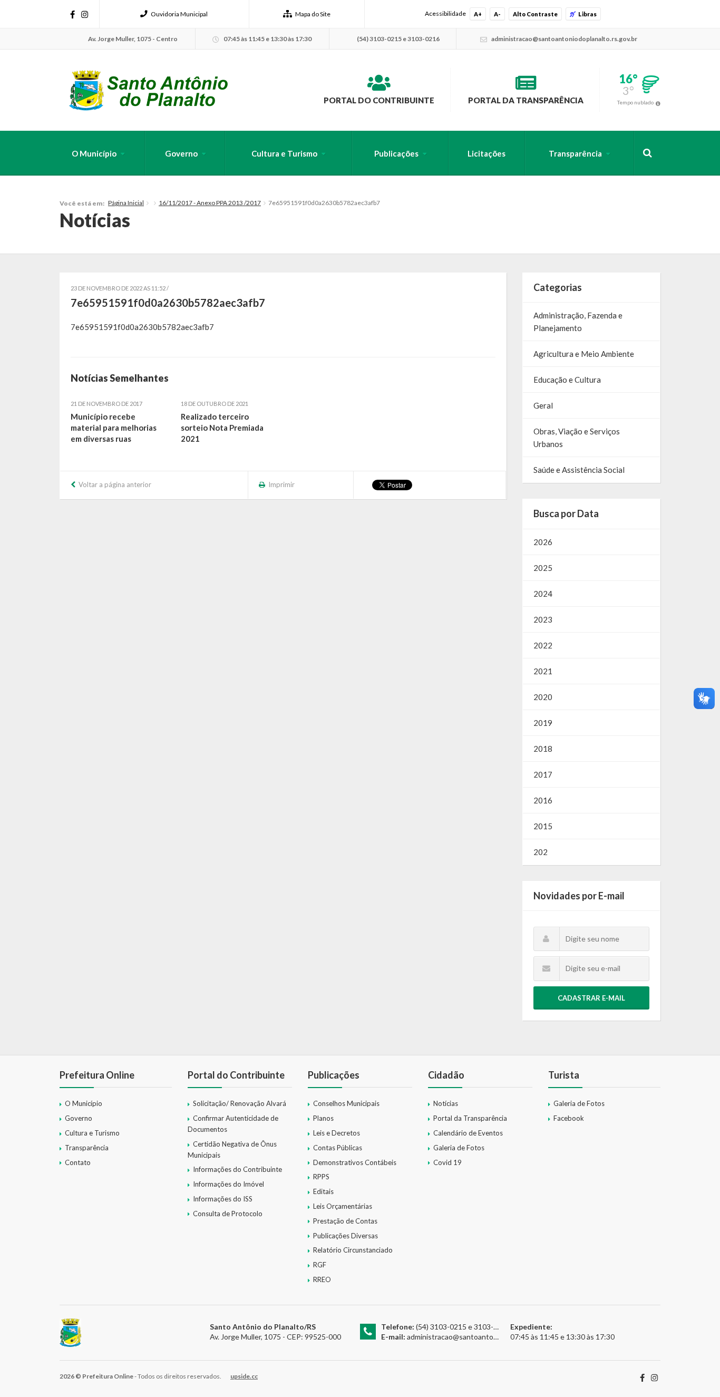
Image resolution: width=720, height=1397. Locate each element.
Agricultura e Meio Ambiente (583, 353)
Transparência (575, 153)
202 (540, 852)
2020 (542, 697)
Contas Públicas (337, 1147)
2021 (542, 671)
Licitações (486, 153)
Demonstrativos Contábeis (354, 1162)
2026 (542, 542)
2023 (542, 619)
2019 (542, 722)
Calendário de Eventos (468, 1133)
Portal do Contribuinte (379, 100)
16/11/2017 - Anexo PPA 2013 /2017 (210, 203)
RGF (319, 1264)
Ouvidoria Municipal (179, 14)
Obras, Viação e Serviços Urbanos (576, 437)
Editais (323, 1191)
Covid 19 (447, 1162)
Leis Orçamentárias (342, 1206)
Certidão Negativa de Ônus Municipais (232, 1149)
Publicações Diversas (345, 1235)
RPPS (321, 1176)
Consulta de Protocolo (227, 1213)
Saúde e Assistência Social (579, 469)
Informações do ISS (222, 1199)
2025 (542, 568)
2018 (542, 748)
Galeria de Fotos (458, 1147)
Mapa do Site (312, 14)
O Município (94, 153)
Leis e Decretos (336, 1133)
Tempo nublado (635, 102)
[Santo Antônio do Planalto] (149, 90)
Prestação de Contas (345, 1221)
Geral (543, 405)
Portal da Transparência (525, 100)
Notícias (445, 1103)
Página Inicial (126, 203)
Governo (181, 153)
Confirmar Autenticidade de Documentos (233, 1123)
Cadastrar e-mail (591, 998)
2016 (542, 800)
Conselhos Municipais (346, 1103)
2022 (542, 645)
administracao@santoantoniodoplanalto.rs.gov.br (487, 1336)
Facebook (568, 1118)
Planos (323, 1118)
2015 (542, 826)
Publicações (396, 153)
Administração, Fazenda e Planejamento (577, 322)
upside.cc (244, 1376)
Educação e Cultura (567, 379)
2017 (542, 774)
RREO (322, 1279)
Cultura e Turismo (284, 153)
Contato (78, 1162)
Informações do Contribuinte (237, 1169)
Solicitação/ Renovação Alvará (239, 1103)
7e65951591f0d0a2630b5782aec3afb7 (142, 327)
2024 (542, 593)
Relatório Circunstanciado (353, 1250)
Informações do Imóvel (228, 1184)
